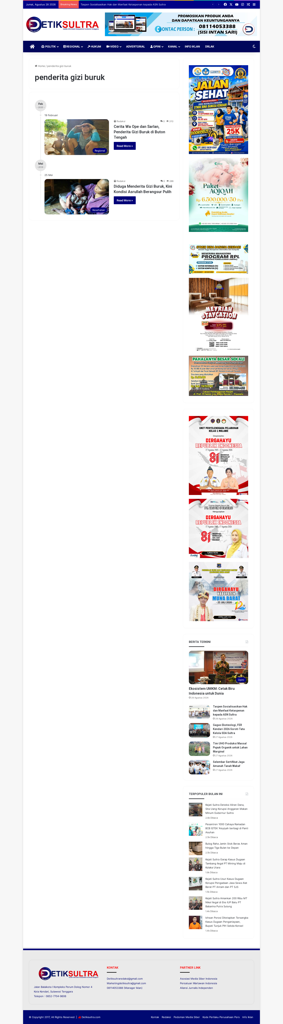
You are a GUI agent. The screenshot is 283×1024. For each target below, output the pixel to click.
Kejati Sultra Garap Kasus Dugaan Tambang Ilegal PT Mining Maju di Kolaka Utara (225, 863)
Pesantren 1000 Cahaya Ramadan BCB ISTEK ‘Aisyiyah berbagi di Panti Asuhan (226, 828)
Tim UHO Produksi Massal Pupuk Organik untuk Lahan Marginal (230, 747)
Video (114, 46)
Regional (73, 46)
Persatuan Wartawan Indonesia (198, 983)
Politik (50, 46)
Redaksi (121, 121)
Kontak (155, 1017)
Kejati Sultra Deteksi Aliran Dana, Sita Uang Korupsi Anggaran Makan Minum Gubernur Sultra (226, 808)
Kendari (44, 991)
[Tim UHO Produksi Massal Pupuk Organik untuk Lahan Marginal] (199, 749)
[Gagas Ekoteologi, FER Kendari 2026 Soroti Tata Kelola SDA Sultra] (199, 730)
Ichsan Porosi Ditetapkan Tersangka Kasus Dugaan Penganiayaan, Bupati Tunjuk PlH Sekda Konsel (226, 921)
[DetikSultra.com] (62, 24)
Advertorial (135, 46)
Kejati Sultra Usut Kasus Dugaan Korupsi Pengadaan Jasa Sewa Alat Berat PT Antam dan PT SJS (226, 882)
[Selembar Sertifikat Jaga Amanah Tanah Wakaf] (199, 767)
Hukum (95, 46)
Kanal (172, 46)
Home (41, 65)
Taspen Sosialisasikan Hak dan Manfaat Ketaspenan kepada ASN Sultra (230, 710)
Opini (157, 46)
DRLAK (209, 46)
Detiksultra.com (91, 1017)
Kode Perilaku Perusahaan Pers (221, 1017)
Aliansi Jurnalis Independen (196, 987)
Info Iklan (192, 46)
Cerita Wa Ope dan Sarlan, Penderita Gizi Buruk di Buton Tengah (139, 132)
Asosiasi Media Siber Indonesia (198, 978)
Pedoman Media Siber (187, 1017)
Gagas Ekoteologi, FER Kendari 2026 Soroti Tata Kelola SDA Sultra (120, 4)
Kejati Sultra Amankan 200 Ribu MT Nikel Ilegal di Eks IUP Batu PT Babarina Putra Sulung (226, 902)
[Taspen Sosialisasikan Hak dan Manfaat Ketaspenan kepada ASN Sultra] (199, 712)
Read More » (125, 145)
